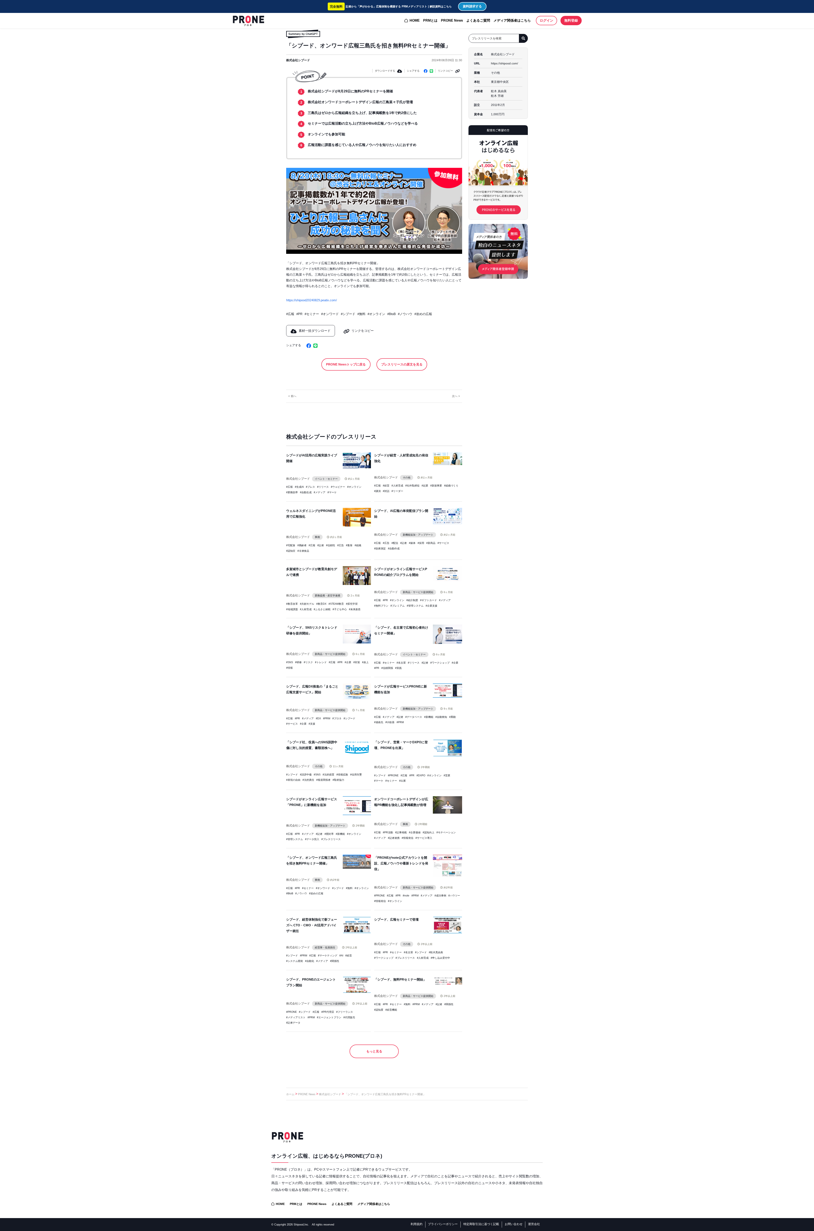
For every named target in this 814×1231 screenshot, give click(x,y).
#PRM (326, 718)
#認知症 (290, 550)
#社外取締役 (412, 485)
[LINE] (431, 70)
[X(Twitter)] (303, 345)
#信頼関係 (387, 668)
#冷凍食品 (303, 550)
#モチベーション (446, 832)
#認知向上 (428, 832)
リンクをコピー (362, 330)
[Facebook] (426, 70)
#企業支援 (431, 605)
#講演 (377, 491)
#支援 (312, 723)
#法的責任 (308, 779)
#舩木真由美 (436, 952)
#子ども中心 (340, 609)
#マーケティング (327, 955)
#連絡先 (378, 722)
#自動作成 (394, 548)
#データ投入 (312, 839)
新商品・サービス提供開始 (418, 592)
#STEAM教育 (336, 603)
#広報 (290, 314)
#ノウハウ (405, 314)
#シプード (348, 314)
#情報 (289, 667)
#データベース (413, 717)
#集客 (349, 545)
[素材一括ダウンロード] (399, 70)
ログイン (546, 20)
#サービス (443, 543)
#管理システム (415, 605)
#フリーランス (344, 1011)
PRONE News (452, 20)
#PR (299, 314)
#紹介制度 (412, 600)
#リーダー (397, 491)
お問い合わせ (514, 1224)
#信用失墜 (356, 774)
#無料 (361, 314)
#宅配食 (290, 545)
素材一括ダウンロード (314, 330)
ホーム (290, 1094)
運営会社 (534, 1224)
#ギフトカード (428, 600)
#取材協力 (338, 779)
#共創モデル (307, 603)
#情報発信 (407, 837)
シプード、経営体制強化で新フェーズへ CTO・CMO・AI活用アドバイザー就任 (311, 925)
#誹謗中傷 (306, 774)
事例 (317, 537)
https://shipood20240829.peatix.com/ (311, 300)
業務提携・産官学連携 (327, 595)
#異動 (452, 717)
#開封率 (329, 833)
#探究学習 (352, 603)
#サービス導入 (423, 837)
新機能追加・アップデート (418, 534)
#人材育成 (397, 485)
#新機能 (428, 717)
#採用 (421, 543)
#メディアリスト (295, 1017)
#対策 (356, 662)
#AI (341, 955)
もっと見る (374, 1051)
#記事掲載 (401, 832)
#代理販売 (349, 1017)
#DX (318, 718)
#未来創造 (355, 609)
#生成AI (299, 486)
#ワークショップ (440, 662)
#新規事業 (436, 485)
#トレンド (321, 662)
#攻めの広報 (423, 314)
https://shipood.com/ (504, 63)
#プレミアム (397, 605)
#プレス (310, 486)
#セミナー (312, 314)
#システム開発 (294, 961)
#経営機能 (391, 1009)
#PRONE (393, 775)
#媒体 (412, 543)
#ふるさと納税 (322, 609)
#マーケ (332, 492)
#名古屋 (401, 662)
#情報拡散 (342, 774)
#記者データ (293, 1022)
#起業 (425, 485)
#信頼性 (330, 545)
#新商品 (430, 543)
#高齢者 (302, 545)
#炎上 (365, 662)
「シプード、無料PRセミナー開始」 (400, 979)
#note (406, 895)
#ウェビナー (338, 486)
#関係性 (334, 961)
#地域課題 (292, 609)
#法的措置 (328, 774)
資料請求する (472, 6)
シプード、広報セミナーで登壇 (396, 919)
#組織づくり (451, 485)
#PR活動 (388, 832)
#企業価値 (415, 832)
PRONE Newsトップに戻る (346, 364)
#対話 (386, 491)
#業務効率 (292, 492)
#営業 (447, 775)
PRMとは (430, 20)
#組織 (358, 545)
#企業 (348, 662)
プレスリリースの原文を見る (401, 364)
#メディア (319, 492)
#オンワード (330, 314)
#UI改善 (389, 722)
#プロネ (336, 718)
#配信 (395, 543)
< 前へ (292, 396)
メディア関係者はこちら (512, 20)
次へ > (456, 396)
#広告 (340, 545)
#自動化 (309, 961)
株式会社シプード (298, 60)
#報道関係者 (323, 779)
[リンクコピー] (457, 70)
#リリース (323, 486)
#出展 (402, 780)
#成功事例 (440, 895)
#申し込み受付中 (440, 957)
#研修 (298, 662)
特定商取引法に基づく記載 (481, 1224)
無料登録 (571, 20)
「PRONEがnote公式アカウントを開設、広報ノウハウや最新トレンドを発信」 (401, 863)
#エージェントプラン (329, 1017)
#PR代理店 (327, 1011)
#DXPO (421, 775)
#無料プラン (381, 605)
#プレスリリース (331, 839)
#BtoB (391, 314)
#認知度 (378, 1009)
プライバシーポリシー (443, 1224)
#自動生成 (306, 492)
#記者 (320, 545)
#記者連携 (394, 837)
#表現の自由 (293, 779)
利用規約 (416, 1224)
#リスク (308, 662)
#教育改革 (292, 603)
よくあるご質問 (478, 20)
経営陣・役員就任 (325, 947)
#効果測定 (380, 548)
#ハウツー (454, 895)
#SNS (289, 662)
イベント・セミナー (326, 478)
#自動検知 (441, 717)
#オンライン (376, 314)
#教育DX (321, 603)
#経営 (386, 485)
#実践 (398, 668)
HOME (415, 20)
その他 (406, 477)
